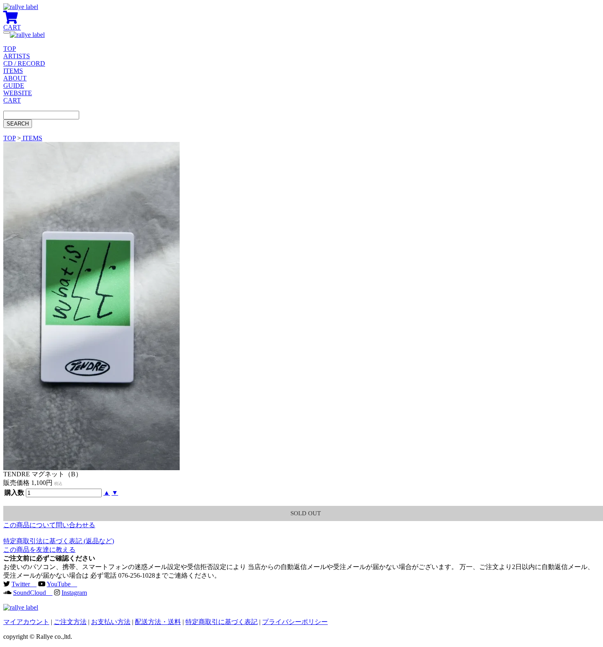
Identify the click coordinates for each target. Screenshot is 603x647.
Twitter (24, 584)
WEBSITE (17, 92)
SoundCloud (33, 592)
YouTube (62, 584)
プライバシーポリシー (295, 621)
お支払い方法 (110, 621)
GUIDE (13, 85)
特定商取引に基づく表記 (221, 621)
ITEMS (13, 70)
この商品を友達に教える (39, 549)
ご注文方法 (70, 621)
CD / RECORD (24, 63)
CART (12, 100)
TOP (9, 48)
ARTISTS (16, 56)
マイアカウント (26, 621)
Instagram (74, 592)
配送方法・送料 (158, 621)
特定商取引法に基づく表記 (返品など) (58, 540)
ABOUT (15, 78)
